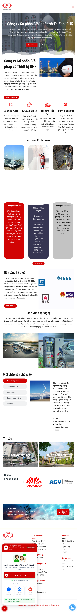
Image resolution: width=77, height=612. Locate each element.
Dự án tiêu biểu (56, 455)
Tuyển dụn (65, 547)
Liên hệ (64, 552)
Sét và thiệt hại (20, 455)
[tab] (15, 381)
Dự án (64, 538)
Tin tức (64, 549)
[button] (6, 350)
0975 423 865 (37, 583)
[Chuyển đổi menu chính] (73, 7)
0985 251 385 (37, 558)
